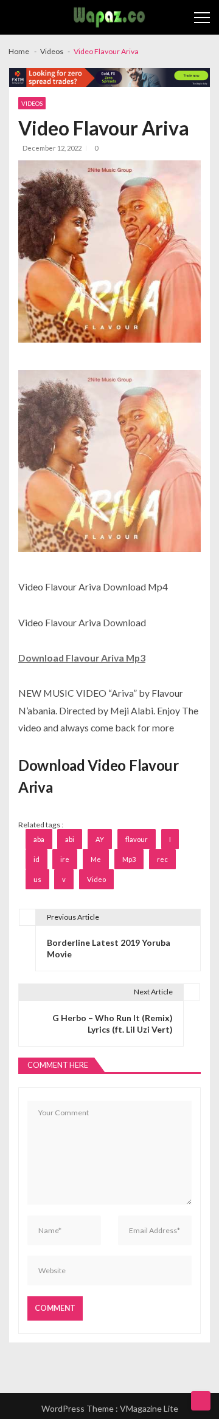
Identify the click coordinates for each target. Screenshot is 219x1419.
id (36, 859)
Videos (32, 103)
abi (69, 839)
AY (100, 839)
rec (162, 859)
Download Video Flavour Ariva (98, 776)
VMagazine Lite (149, 1408)
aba (38, 839)
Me (96, 859)
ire (64, 859)
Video (96, 879)
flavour (136, 839)
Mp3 (129, 859)
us (37, 879)
